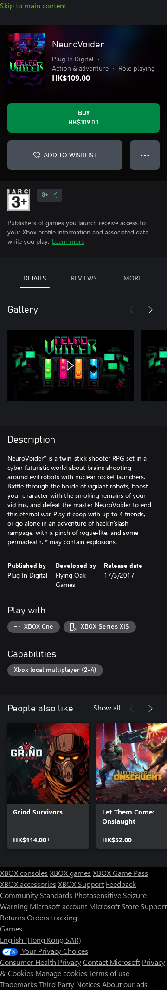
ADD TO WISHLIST (70, 154)
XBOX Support (81, 884)
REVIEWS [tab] (83, 278)
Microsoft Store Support (128, 906)
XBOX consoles (24, 873)
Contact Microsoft (111, 962)
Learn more (68, 241)
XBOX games (70, 873)
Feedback (121, 884)
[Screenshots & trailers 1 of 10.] (70, 365)
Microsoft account (58, 906)
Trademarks (18, 984)
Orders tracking (52, 917)
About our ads (125, 984)
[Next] (150, 309)
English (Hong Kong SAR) (40, 939)
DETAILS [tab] (34, 278)
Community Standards (36, 895)
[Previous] (131, 309)
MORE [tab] (132, 278)
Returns (12, 917)
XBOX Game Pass (120, 873)
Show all (107, 707)
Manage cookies (61, 973)
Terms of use (109, 973)
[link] (48, 786)
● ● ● (145, 154)
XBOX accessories (28, 884)
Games (11, 928)
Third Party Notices (69, 984)
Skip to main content (33, 5)
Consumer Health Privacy (40, 962)
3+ (45, 195)
